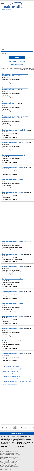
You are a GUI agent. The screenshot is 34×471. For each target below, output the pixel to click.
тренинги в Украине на (24, 440)
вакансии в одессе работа (11, 366)
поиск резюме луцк (25, 379)
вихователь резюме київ (10, 379)
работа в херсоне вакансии (11, 376)
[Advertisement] (17, 27)
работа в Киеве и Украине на (9, 437)
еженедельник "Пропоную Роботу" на (9, 440)
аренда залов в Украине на (25, 442)
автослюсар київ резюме (11, 374)
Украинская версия (6, 9)
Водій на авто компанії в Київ (12, 167)
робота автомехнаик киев (23, 381)
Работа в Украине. (17, 64)
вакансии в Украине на (8, 445)
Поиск (17, 58)
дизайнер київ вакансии (10, 384)
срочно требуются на (7, 442)
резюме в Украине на (23, 437)
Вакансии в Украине (7, 68)
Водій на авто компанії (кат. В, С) (13, 130)
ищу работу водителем (10, 371)
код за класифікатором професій (13, 369)
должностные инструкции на (24, 445)
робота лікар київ (8, 381)
